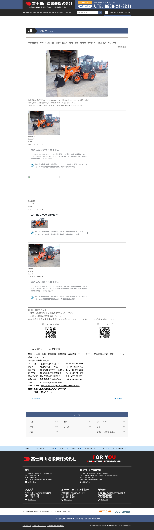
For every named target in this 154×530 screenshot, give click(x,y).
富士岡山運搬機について (121, 18)
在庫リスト (40, 349)
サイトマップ (27, 526)
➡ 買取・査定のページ (42, 392)
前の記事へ (36, 398)
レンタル (63, 18)
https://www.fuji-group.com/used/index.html (60, 386)
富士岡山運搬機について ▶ (101, 2)
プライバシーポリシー (40, 526)
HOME (27, 18)
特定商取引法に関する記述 (56, 526)
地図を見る (32, 482)
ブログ (105, 18)
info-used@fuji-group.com (51, 382)
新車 (52, 18)
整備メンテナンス (91, 18)
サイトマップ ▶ (113, 2)
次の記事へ (118, 398)
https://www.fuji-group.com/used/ (41, 479)
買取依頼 (56, 349)
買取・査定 (75, 18)
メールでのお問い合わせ (117, 12)
